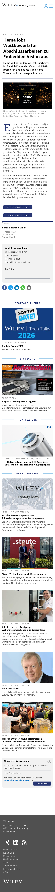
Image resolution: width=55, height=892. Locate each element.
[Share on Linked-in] (16, 287)
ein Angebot (12, 255)
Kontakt (8, 852)
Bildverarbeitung (18, 207)
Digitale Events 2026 (12, 346)
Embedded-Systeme (18, 215)
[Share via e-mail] (29, 287)
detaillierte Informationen (18, 262)
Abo (5, 862)
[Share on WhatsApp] (22, 287)
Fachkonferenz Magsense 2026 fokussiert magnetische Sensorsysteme (23, 517)
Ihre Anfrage (10, 269)
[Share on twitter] (10, 287)
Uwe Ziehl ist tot (10, 688)
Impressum (10, 865)
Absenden (42, 783)
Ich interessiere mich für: (16, 252)
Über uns (9, 856)
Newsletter (11, 849)
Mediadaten (11, 859)
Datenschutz (11, 869)
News (22, 34)
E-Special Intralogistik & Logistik (19, 401)
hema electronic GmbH (14, 227)
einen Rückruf (13, 259)
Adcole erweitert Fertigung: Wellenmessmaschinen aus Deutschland (23, 628)
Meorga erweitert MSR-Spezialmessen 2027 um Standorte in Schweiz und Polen (23, 740)
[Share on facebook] (4, 287)
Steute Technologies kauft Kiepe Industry (24, 574)
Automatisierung (20, 512)
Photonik (9, 831)
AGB (5, 872)
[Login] (46, 6)
